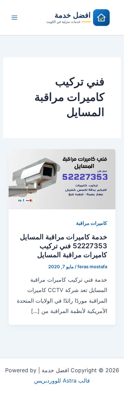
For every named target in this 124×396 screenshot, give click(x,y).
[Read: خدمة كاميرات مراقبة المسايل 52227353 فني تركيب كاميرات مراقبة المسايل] (62, 178)
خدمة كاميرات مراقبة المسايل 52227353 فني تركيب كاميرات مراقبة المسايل (63, 246)
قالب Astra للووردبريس (62, 380)
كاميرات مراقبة (91, 223)
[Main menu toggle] (14, 17)
